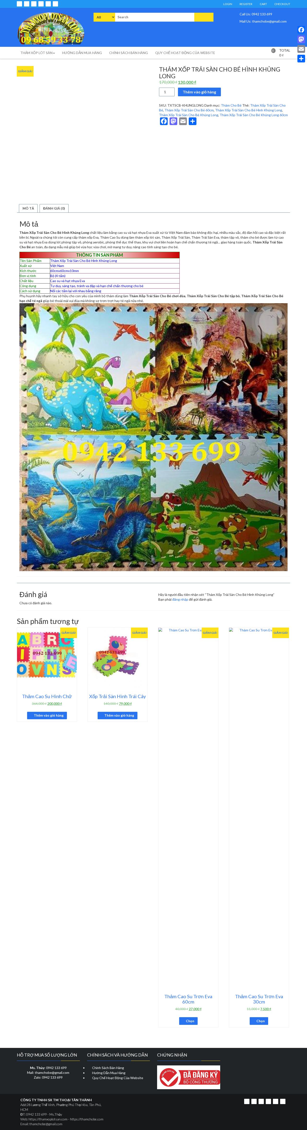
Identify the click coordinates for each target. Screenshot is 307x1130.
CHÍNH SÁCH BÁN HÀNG (128, 53)
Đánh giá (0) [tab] (54, 208)
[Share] (301, 58)
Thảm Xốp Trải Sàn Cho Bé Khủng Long (188, 115)
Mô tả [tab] (28, 208)
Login (227, 4)
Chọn (190, 1021)
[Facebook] (301, 30)
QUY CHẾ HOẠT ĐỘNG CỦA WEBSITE (185, 53)
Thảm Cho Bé (231, 105)
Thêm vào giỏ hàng (199, 92)
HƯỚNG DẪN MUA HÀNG (82, 53)
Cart (263, 4)
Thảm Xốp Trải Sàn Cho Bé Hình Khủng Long (248, 110)
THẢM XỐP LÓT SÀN (36, 53)
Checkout (282, 4)
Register (245, 4)
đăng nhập (180, 599)
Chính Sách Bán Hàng (108, 1068)
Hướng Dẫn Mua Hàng (108, 1073)
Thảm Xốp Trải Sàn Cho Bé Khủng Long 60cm (254, 115)
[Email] (301, 49)
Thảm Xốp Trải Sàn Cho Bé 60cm (189, 110)
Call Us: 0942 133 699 (255, 14)
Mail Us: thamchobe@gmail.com (263, 21)
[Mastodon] (301, 39)
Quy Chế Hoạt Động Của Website (117, 1078)
